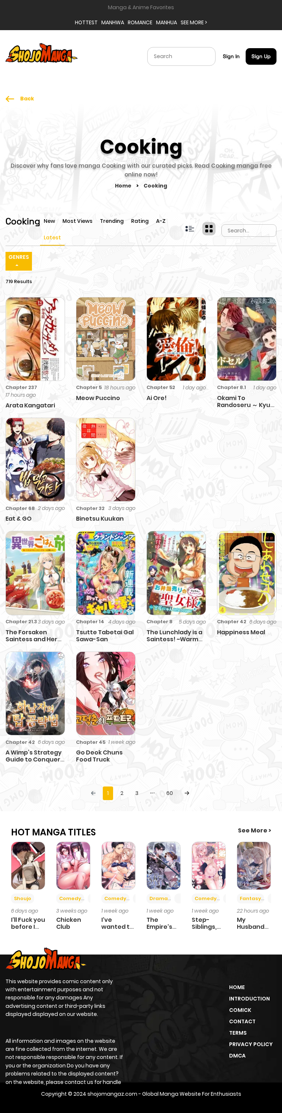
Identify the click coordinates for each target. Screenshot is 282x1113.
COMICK (240, 1010)
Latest (52, 237)
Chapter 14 (90, 621)
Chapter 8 (160, 621)
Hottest (86, 22)
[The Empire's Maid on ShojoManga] (163, 865)
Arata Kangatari (30, 405)
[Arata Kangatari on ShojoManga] (35, 338)
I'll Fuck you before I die (28, 927)
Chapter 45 (90, 742)
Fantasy (250, 898)
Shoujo (22, 898)
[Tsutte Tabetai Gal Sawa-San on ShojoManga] (105, 572)
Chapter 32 (90, 508)
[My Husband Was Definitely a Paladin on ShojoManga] (254, 865)
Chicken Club (68, 923)
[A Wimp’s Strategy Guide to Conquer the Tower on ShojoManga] (35, 693)
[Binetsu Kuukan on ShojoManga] (105, 459)
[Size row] (189, 228)
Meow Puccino (98, 398)
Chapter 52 (161, 387)
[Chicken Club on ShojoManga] (73, 865)
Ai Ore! (157, 398)
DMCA (237, 1055)
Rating (140, 221)
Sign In (231, 56)
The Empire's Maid (159, 927)
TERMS (238, 1033)
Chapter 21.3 (21, 621)
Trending (112, 221)
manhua (166, 22)
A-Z (161, 221)
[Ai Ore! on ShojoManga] (176, 338)
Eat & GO (19, 518)
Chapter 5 (89, 387)
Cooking (155, 185)
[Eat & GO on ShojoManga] (35, 459)
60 (169, 793)
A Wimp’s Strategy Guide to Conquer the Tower (34, 759)
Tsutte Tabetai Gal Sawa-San (105, 635)
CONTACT (242, 1021)
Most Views (77, 221)
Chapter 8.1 (231, 387)
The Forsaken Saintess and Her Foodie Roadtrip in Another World (33, 643)
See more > (194, 22)
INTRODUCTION (249, 998)
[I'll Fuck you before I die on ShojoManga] (28, 865)
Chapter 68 (20, 508)
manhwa (112, 22)
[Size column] (209, 228)
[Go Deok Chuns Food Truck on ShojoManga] (105, 693)
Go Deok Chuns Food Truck (99, 756)
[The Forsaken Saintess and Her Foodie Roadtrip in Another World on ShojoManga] (35, 572)
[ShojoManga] (41, 56)
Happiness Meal (241, 632)
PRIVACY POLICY (251, 1044)
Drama (158, 898)
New (49, 221)
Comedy (70, 898)
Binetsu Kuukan (100, 518)
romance (140, 22)
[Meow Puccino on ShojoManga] (105, 338)
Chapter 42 (231, 621)
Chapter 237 (21, 387)
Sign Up (261, 56)
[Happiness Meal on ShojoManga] (246, 572)
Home (124, 185)
